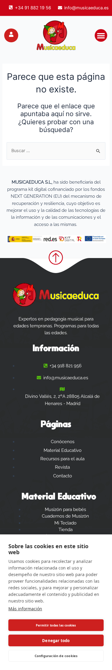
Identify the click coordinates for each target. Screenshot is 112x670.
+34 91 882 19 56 (33, 8)
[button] (101, 35)
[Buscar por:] (56, 150)
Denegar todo (56, 640)
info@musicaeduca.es (86, 8)
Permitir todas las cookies (56, 625)
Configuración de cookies (56, 655)
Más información (25, 608)
